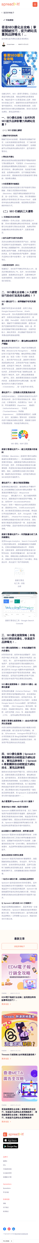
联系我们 (6, 1211)
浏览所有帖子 (19, 946)
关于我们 (6, 1207)
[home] (11, 4)
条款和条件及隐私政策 (21, 1234)
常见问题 (6, 1192)
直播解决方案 (7, 1177)
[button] (35, 4)
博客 (4, 1203)
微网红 (5, 1161)
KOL (4, 1165)
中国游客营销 (7, 1169)
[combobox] (7, 1241)
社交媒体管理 (7, 1173)
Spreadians (7, 1188)
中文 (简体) (6, 1241)
